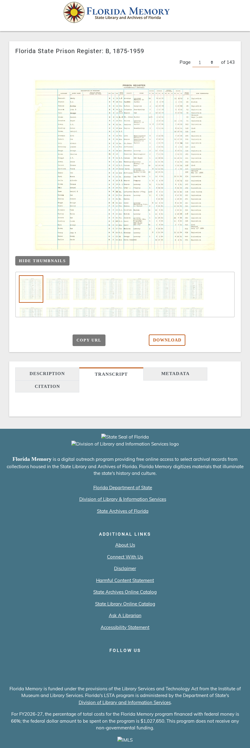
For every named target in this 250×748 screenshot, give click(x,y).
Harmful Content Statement (125, 580)
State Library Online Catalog (125, 604)
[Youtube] (142, 663)
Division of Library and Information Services (125, 702)
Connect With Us (125, 557)
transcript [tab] (111, 374)
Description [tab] (47, 373)
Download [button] (167, 340)
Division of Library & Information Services (122, 499)
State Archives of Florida (122, 511)
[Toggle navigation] (236, 14)
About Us (125, 545)
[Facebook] (90, 663)
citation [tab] (47, 386)
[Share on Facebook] (32, 339)
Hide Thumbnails (42, 260)
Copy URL (89, 340)
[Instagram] (125, 663)
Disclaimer (125, 568)
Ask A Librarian (125, 615)
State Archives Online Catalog (125, 592)
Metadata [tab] (175, 373)
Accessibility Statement (125, 627)
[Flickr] (160, 663)
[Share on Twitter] (43, 339)
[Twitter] (107, 663)
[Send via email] (20, 339)
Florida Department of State (122, 487)
